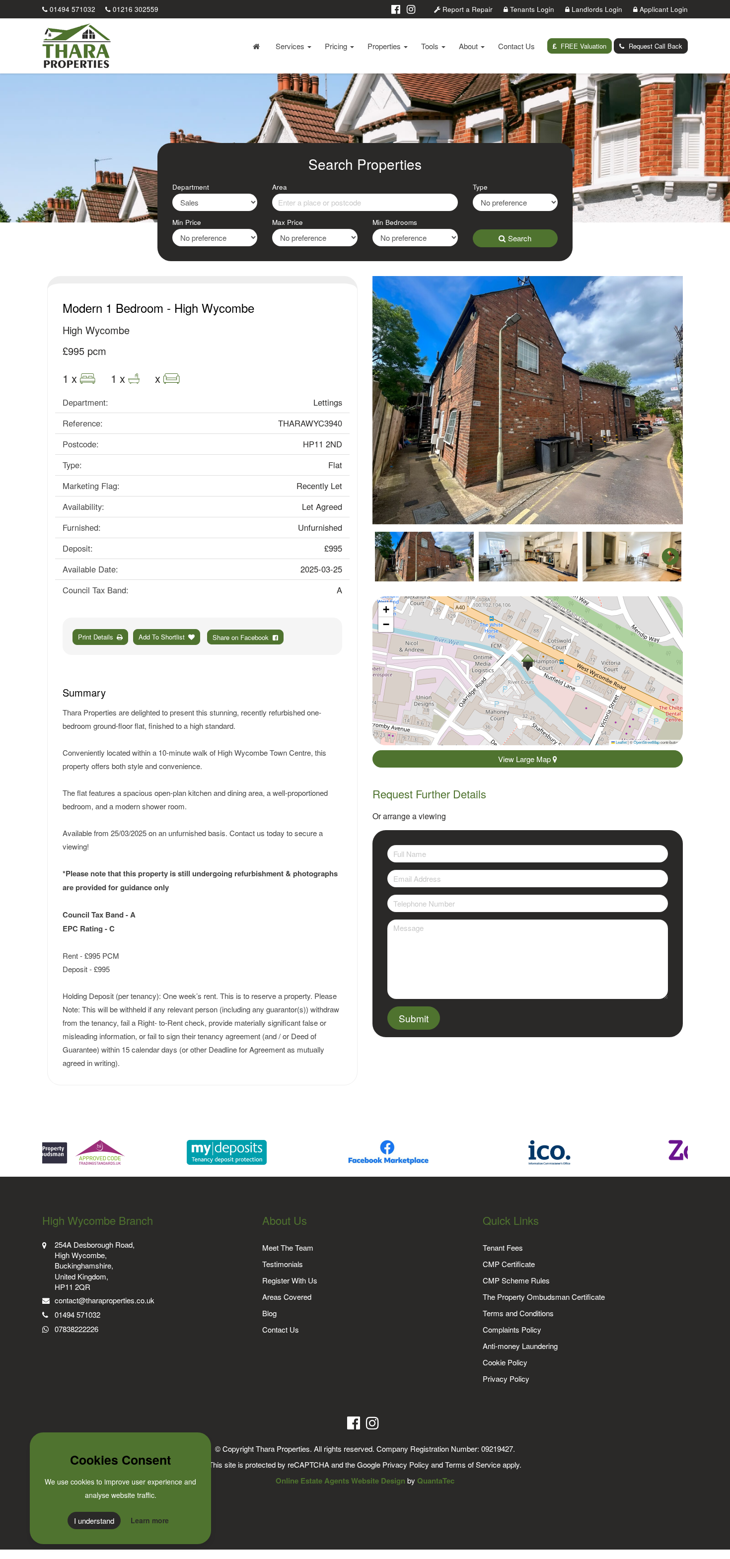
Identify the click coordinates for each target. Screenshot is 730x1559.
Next (665, 400)
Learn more (150, 1520)
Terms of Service (473, 1464)
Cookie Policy (505, 1362)
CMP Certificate (509, 1264)
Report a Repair (466, 9)
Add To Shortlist (162, 636)
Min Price (186, 222)
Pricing (337, 46)
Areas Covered (286, 1296)
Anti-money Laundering (520, 1346)
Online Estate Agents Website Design (340, 1480)
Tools (430, 46)
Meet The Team (287, 1247)
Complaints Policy (512, 1329)
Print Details (95, 636)
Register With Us (289, 1280)
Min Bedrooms (394, 222)
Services (291, 46)
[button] (527, 662)
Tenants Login (531, 9)
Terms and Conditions (518, 1313)
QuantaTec (435, 1480)
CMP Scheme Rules (516, 1280)
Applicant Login (663, 9)
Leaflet (621, 742)
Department (190, 187)
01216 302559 (134, 9)
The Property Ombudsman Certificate (544, 1296)
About (469, 46)
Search (519, 238)
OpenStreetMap (646, 742)
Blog (269, 1313)
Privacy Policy (506, 1378)
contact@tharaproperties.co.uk (104, 1300)
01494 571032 (71, 9)
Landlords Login (596, 9)
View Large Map (525, 759)
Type (480, 187)
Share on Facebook (243, 637)
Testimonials (282, 1264)
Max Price (287, 222)
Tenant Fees (503, 1247)
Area (279, 187)
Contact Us (516, 46)
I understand (94, 1520)
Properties (385, 46)
